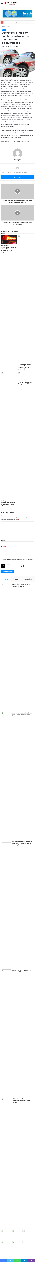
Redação (5, 46)
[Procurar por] (33, 4)
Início (4, 26)
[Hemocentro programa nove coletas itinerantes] (6, 647)
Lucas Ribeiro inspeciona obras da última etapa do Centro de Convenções (22, 843)
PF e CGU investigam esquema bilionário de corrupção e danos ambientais (25, 366)
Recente (5, 579)
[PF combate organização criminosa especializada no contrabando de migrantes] (9, 239)
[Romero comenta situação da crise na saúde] (6, 1033)
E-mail (3, 546)
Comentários (28, 579)
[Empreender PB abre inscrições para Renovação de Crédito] (6, 776)
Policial (8, 26)
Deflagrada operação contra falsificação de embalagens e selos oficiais (8, 503)
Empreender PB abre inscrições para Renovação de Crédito (22, 714)
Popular (16, 579)
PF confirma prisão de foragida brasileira (25, 383)
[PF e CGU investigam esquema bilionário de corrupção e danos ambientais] (26, 299)
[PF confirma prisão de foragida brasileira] (26, 376)
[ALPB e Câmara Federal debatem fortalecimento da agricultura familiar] (6, 1161)
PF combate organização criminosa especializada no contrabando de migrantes (8, 249)
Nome (3, 540)
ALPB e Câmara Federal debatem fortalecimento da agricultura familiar (22, 1100)
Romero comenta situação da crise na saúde (16, 22)
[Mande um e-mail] (8, 46)
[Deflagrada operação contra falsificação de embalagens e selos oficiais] (9, 435)
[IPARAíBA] (11, 3)
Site (2, 553)
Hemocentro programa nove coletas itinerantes (21, 585)
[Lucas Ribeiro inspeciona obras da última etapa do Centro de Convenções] (6, 904)
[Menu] (2, 4)
